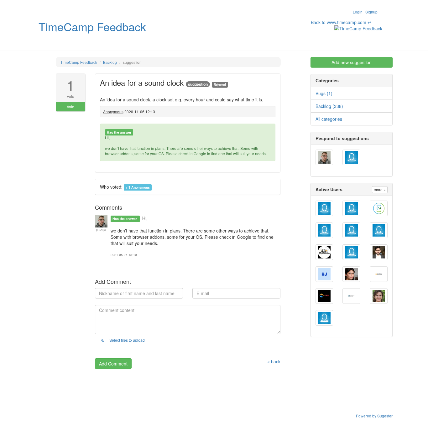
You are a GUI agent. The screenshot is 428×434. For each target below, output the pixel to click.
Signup (371, 11)
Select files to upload (126, 340)
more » (380, 189)
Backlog (110, 62)
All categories (329, 119)
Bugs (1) (324, 93)
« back (273, 361)
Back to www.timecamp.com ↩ (341, 22)
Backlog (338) (329, 106)
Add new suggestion (351, 62)
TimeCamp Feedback (92, 26)
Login (358, 11)
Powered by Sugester (374, 415)
